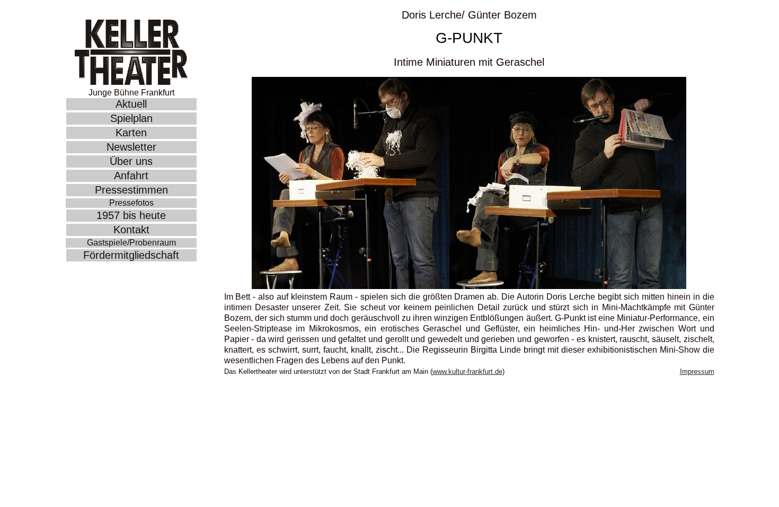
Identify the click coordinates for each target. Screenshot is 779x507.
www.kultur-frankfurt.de (467, 371)
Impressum (697, 371)
